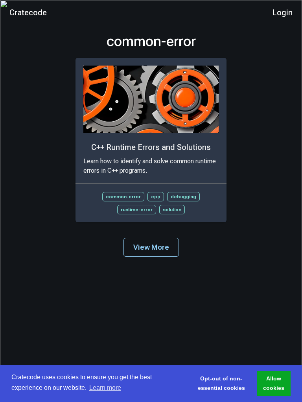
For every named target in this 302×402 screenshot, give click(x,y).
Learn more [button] (105, 387)
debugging (183, 196)
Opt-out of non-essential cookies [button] (221, 383)
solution (172, 209)
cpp (155, 196)
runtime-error (137, 209)
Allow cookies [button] (273, 383)
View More (151, 247)
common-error (123, 196)
